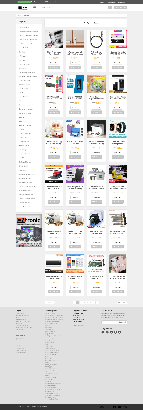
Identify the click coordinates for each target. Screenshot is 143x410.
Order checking (112, 2)
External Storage (24, 141)
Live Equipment (24, 60)
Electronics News (21, 352)
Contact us (103, 2)
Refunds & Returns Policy (24, 321)
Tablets (21, 117)
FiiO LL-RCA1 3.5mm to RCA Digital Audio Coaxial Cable (96, 55)
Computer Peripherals (26, 109)
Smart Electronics (24, 64)
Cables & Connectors (25, 154)
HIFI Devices (22, 56)
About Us (19, 323)
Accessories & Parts (25, 80)
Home (19, 15)
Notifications (20, 349)
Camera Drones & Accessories (28, 31)
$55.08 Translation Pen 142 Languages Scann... (45, 2)
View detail (53, 63)
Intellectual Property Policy (24, 327)
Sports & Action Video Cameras (28, 35)
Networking (22, 150)
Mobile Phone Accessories (27, 174)
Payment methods (22, 319)
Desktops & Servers (25, 162)
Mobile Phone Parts (25, 178)
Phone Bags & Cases (25, 182)
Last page (121, 303)
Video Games (23, 68)
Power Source (23, 97)
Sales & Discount (21, 350)
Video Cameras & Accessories (28, 40)
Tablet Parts (23, 121)
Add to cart (54, 67)
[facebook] (102, 332)
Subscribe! (122, 322)
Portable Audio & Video (26, 44)
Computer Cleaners (25, 113)
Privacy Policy (20, 313)
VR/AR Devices (23, 88)
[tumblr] (111, 332)
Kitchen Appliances (25, 190)
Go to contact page (79, 325)
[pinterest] (115, 332)
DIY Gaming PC (23, 166)
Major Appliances (24, 203)
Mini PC (21, 158)
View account (121, 2)
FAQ (17, 317)
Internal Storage (24, 145)
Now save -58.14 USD (24, 2)
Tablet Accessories (25, 125)
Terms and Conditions (22, 315)
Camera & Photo (24, 27)
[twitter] (107, 332)
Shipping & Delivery (22, 325)
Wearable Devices (24, 84)
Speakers (22, 52)
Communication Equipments (28, 186)
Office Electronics (24, 101)
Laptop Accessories (25, 133)
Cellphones (22, 170)
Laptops (21, 129)
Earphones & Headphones (27, 72)
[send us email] (119, 332)
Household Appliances (26, 194)
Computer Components (26, 105)
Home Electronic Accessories (28, 76)
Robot (21, 93)
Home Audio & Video (25, 48)
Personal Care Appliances (27, 198)
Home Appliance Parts (26, 207)
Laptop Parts (23, 137)
